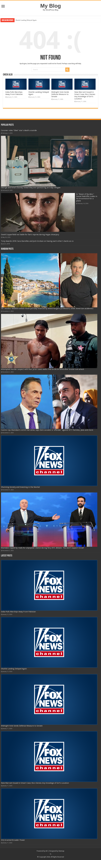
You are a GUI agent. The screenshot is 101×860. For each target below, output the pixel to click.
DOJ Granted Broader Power (13, 840)
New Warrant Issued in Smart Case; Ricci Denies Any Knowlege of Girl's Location (84, 95)
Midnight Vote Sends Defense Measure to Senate (32, 20)
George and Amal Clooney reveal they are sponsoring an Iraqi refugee (30, 187)
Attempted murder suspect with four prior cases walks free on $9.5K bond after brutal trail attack (42, 369)
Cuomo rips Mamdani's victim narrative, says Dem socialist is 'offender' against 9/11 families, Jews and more (47, 430)
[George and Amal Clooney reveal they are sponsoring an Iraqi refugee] (49, 161)
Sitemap (61, 851)
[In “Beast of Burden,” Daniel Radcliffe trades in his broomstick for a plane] (38, 212)
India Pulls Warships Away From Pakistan (14, 93)
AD (47, 851)
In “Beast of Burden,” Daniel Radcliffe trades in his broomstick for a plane (86, 197)
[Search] (67, 70)
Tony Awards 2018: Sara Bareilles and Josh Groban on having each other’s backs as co (37, 241)
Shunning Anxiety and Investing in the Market (20, 487)
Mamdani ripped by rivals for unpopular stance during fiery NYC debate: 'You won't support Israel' (42, 548)
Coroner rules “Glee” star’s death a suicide (19, 130)
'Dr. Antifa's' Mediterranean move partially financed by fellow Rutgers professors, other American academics (47, 308)
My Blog (50, 6)
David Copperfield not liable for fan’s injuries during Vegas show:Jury (30, 234)
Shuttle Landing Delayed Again (14, 669)
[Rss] (50, 853)
